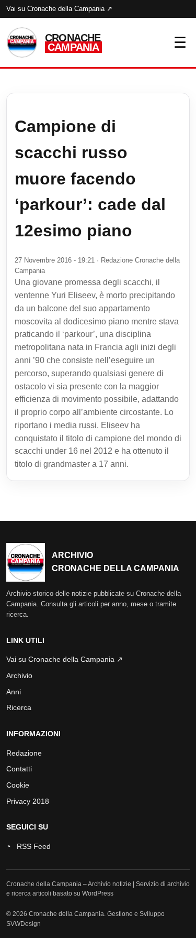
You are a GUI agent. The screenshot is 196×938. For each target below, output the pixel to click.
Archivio (19, 675)
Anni (13, 692)
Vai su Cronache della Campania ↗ (59, 9)
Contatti (19, 769)
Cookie (17, 785)
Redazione (24, 753)
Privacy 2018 (27, 801)
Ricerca (18, 707)
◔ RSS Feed (28, 846)
